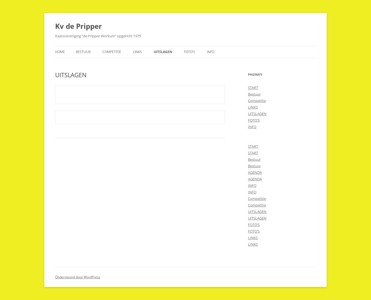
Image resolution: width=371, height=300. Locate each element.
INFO (210, 52)
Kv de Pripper (78, 26)
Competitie (111, 52)
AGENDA (255, 172)
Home (60, 52)
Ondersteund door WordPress (77, 277)
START (253, 87)
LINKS (137, 52)
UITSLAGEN (163, 52)
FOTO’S (189, 52)
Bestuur (83, 52)
